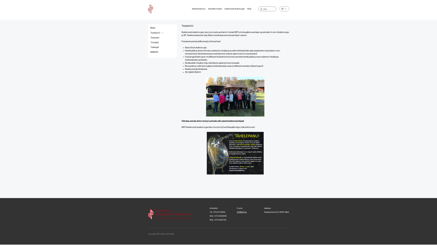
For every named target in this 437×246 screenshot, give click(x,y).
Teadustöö (155, 33)
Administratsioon (198, 9)
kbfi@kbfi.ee (242, 212)
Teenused (154, 38)
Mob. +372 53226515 (218, 216)
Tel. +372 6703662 (217, 212)
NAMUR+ (154, 52)
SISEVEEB (170, 234)
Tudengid (154, 47)
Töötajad (154, 42)
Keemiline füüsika (215, 9)
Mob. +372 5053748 (218, 220)
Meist (152, 28)
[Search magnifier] (261, 9)
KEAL (249, 9)
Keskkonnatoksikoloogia (234, 9)
